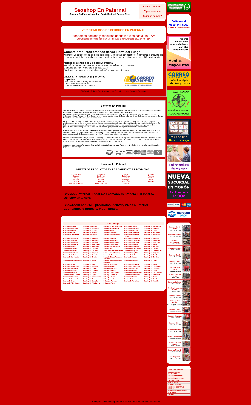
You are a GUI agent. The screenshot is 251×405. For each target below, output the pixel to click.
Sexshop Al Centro (69, 226)
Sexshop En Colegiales (71, 255)
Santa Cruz (126, 181)
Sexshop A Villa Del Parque (113, 226)
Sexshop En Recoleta (151, 279)
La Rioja (126, 178)
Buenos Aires (76, 174)
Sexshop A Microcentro (112, 234)
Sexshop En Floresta (131, 260)
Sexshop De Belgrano (70, 228)
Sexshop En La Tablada (152, 268)
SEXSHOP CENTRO (174, 385)
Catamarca (101, 174)
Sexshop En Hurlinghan (71, 266)
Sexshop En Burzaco (151, 246)
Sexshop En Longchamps (133, 272)
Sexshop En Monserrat (152, 274)
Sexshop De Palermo (90, 232)
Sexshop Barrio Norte (175, 228)
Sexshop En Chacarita (90, 250)
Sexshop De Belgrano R (91, 228)
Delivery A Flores (109, 283)
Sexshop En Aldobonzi (152, 238)
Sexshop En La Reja (131, 268)
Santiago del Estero (76, 184)
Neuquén (101, 180)
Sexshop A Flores (110, 238)
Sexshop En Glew (89, 264)
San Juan (75, 181)
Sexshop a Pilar (109, 230)
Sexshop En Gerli (69, 264)
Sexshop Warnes (174, 330)
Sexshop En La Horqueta (152, 266)
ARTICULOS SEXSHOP (175, 370)
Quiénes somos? (152, 16)
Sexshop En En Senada (71, 257)
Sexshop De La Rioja (131, 230)
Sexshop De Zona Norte (71, 234)
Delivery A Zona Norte (111, 272)
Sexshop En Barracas (90, 242)
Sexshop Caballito (174, 248)
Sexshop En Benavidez (71, 244)
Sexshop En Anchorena (91, 240)
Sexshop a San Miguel (111, 228)
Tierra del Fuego (101, 184)
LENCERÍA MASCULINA (176, 378)
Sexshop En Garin (150, 260)
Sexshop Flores (175, 262)
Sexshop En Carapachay (132, 248)
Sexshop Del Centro (90, 234)
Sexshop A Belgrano (111, 244)
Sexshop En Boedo (69, 246)
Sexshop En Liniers (89, 272)
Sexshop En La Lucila (70, 268)
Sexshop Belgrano (175, 316)
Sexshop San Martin (175, 302)
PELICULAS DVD (173, 382)
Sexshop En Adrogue (90, 238)
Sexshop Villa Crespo (175, 268)
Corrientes (101, 176)
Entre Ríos (126, 176)
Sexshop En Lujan (89, 274)
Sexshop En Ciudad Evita (153, 250)
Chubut (151, 174)
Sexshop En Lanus (150, 270)
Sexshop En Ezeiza (130, 257)
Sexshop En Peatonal (131, 279)
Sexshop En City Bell (131, 250)
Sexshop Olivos (175, 323)
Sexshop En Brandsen (131, 246)
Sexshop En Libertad (70, 272)
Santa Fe (151, 181)
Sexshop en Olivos (130, 277)
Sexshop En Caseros (151, 248)
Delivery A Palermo (110, 277)
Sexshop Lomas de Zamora (175, 289)
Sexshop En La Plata (90, 268)
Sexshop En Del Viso (131, 255)
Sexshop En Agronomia (132, 238)
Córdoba (76, 176)
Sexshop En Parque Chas (71, 279)
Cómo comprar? (152, 6)
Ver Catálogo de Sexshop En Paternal (113, 30)
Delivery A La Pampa (111, 279)
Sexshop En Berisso (131, 244)
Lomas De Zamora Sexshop (113, 255)
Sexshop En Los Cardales (153, 272)
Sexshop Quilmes (174, 282)
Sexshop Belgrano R (90, 226)
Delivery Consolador (111, 268)
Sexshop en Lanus (130, 270)
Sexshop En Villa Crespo (71, 283)
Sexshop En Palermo (151, 277)
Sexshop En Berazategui (91, 244)
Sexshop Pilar (175, 357)
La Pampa (101, 178)
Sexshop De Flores (69, 230)
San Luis (101, 181)
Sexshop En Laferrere (90, 270)
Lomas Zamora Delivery (112, 253)
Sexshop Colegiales (174, 336)
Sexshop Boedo (175, 255)
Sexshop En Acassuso (152, 234)
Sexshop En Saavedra (90, 281)
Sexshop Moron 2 (174, 350)
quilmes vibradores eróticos (113, 250)
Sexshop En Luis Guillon (71, 274)
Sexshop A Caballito (111, 240)
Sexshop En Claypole (90, 253)
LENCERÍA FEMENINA (175, 376)
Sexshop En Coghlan (131, 253)
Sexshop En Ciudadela (70, 253)
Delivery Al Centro (110, 270)
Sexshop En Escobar (90, 257)
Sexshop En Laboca (69, 270)
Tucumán (126, 184)
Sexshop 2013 (108, 248)
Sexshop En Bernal (150, 244)
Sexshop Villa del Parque (174, 275)
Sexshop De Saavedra (131, 232)
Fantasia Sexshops (110, 264)
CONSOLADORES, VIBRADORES (174, 372)
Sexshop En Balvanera (152, 240)
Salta (151, 180)
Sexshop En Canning (90, 248)
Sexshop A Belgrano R (111, 242)
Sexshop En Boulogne (91, 246)
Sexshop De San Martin (152, 232)
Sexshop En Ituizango (90, 266)
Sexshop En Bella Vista (152, 242)
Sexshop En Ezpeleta (151, 257)
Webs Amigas (113, 224)
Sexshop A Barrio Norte (112, 246)
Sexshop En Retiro (69, 281)
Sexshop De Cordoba (151, 228)
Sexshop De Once (69, 232)
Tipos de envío (152, 11)
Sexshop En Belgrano (131, 242)
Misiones (76, 180)
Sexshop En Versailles (131, 281)
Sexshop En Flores (89, 260)
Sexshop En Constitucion (92, 255)
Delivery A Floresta (110, 281)
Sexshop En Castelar (70, 250)
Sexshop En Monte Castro (92, 277)
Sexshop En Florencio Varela (72, 260)
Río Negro (126, 180)
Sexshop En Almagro (70, 240)
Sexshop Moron (175, 296)
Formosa (151, 176)
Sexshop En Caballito (70, 248)
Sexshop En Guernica (131, 264)
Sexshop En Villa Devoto (91, 283)
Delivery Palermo (109, 266)
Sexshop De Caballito (131, 228)
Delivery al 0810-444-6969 (178, 23)
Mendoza (151, 178)
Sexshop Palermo (174, 235)
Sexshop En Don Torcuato (153, 255)
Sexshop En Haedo (150, 264)
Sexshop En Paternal (100, 10)
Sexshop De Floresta (90, 230)
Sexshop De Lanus (150, 230)
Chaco (126, 174)
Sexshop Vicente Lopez (174, 343)
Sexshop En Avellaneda (132, 240)
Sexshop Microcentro (174, 241)
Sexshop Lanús (174, 309)
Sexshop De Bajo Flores (152, 226)
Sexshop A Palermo (110, 232)
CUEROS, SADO (173, 380)
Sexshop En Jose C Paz (132, 266)
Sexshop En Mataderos (132, 274)
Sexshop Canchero (130, 226)
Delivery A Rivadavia (111, 274)
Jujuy (76, 178)
